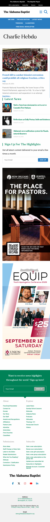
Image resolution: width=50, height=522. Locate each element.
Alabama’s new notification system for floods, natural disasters (31, 132)
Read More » (6, 96)
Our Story (6, 414)
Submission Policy (9, 465)
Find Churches (7, 433)
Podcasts (29, 417)
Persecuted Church (32, 425)
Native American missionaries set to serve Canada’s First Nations (30, 106)
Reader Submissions (9, 454)
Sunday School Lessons (34, 408)
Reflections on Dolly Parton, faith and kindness (31, 119)
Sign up (43, 160)
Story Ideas (6, 446)
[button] (46, 12)
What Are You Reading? (10, 457)
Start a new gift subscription (35, 452)
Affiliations (6, 422)
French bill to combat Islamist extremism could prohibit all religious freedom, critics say (23, 78)
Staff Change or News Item (11, 449)
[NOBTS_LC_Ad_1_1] (26, 214)
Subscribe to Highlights (34, 464)
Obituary (5, 460)
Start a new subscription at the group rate (36, 457)
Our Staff (6, 417)
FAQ (37, 507)
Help (32, 507)
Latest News (37, 19)
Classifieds (29, 23)
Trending (19, 23)
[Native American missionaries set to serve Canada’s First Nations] (7, 107)
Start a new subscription (34, 446)
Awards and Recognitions (11, 419)
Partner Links (7, 425)
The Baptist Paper (33, 2)
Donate (5, 411)
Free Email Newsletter (25, 27)
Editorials (29, 411)
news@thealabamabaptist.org (25, 514)
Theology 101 (30, 422)
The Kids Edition (23, 19)
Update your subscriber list (35, 461)
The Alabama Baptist (17, 2)
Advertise (6, 427)
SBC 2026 (11, 19)
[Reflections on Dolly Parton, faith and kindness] (7, 120)
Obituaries (29, 419)
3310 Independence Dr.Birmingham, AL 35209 (25, 499)
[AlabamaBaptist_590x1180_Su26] (26, 311)
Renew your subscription (34, 449)
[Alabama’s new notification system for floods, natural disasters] (7, 133)
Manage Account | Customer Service (35, 467)
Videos (28, 427)
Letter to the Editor (9, 452)
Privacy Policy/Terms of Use (20, 507)
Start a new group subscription (36, 454)
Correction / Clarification (11, 462)
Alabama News (31, 414)
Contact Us (6, 408)
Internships (6, 430)
